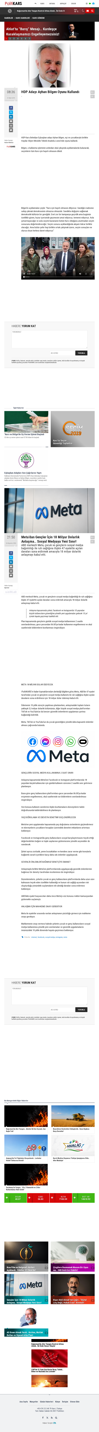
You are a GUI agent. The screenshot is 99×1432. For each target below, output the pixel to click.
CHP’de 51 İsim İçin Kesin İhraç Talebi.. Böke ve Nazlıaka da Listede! (45, 11)
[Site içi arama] (92, 10)
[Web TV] (90, 3)
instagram (59, 937)
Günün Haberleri (46, 1402)
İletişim (65, 1402)
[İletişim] (87, 10)
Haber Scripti (47, 1423)
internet (34, 937)
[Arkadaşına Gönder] (11, 121)
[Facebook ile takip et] (43, 1417)
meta (65, 937)
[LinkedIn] (11, 117)
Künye (57, 1402)
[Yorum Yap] (11, 130)
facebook (41, 937)
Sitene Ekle (74, 1402)
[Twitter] (11, 112)
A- (93, 96)
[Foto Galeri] (93, 3)
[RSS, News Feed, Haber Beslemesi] (52, 1417)
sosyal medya (50, 937)
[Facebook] (11, 108)
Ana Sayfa (24, 1402)
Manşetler (34, 1402)
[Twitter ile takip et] (47, 1417)
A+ (92, 92)
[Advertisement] (55, 115)
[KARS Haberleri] (36, 3)
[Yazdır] (11, 126)
